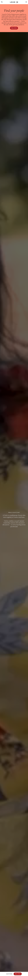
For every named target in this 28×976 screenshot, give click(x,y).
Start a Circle (14, 28)
